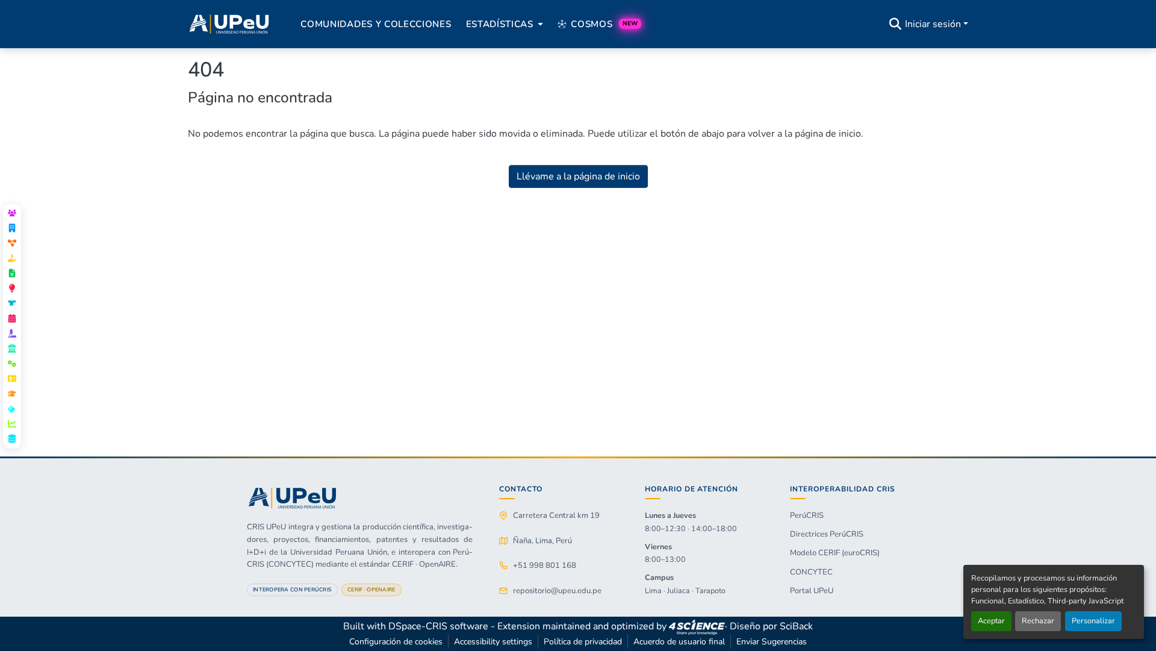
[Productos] (12, 303)
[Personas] (12, 212)
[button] (229, 24)
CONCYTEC (811, 572)
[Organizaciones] (12, 227)
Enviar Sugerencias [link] (771, 641)
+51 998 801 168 (544, 565)
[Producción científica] (12, 273)
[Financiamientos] (12, 258)
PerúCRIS (807, 515)
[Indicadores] (12, 423)
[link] (696, 626)
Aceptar (991, 620)
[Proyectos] (12, 242)
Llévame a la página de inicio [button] (578, 176)
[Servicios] (12, 363)
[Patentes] (12, 288)
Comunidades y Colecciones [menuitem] (375, 24)
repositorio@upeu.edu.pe (557, 590)
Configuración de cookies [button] (396, 641)
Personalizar (1093, 620)
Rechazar (1038, 620)
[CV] (12, 378)
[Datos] (12, 438)
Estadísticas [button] (499, 24)
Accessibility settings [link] (493, 641)
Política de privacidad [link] (583, 641)
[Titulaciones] (12, 393)
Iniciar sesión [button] (934, 24)
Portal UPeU (811, 590)
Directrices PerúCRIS (826, 534)
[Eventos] (12, 318)
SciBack (796, 626)
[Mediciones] (12, 408)
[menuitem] (503, 24)
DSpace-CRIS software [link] (438, 626)
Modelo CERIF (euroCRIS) (835, 552)
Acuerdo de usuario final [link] (679, 641)
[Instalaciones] (12, 348)
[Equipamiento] (12, 333)
